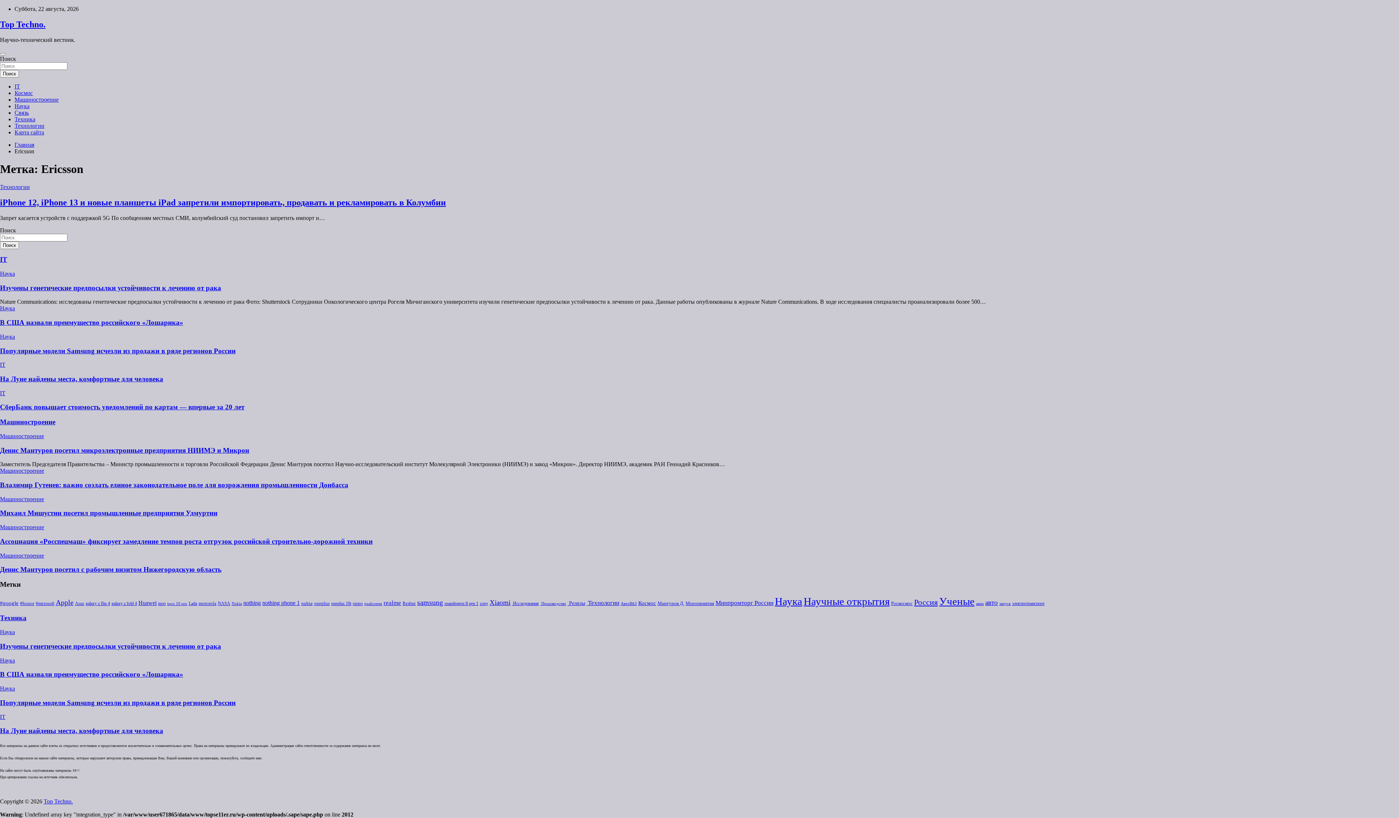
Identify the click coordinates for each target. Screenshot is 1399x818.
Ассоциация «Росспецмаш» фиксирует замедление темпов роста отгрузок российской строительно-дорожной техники (186, 541)
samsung (430, 602)
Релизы (576, 603)
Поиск (8, 59)
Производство (553, 604)
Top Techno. (23, 24)
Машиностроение (37, 100)
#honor (27, 603)
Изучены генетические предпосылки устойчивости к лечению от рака (110, 288)
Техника (25, 119)
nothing (252, 603)
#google (9, 603)
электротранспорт (1028, 603)
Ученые (957, 601)
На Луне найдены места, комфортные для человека (81, 379)
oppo (358, 603)
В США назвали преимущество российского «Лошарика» (91, 322)
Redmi (409, 603)
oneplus (322, 603)
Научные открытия (847, 601)
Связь (22, 113)
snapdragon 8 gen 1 (461, 603)
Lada (193, 603)
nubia (307, 603)
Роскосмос (902, 603)
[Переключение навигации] (3, 54)
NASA (224, 603)
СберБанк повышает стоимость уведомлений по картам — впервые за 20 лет (122, 407)
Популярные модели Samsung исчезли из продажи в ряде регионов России (118, 351)
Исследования (525, 603)
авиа (980, 604)
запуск (1005, 604)
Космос (24, 93)
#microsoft (45, 603)
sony (484, 603)
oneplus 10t (341, 603)
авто (991, 602)
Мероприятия (700, 603)
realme (392, 602)
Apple (65, 602)
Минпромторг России (744, 602)
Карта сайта (29, 132)
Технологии (29, 126)
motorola (207, 603)
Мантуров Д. (671, 603)
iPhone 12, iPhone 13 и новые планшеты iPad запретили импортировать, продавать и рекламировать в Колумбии (223, 202)
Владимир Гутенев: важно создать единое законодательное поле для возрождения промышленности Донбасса (174, 485)
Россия (926, 602)
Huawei (147, 603)
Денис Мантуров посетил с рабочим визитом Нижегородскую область (111, 569)
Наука (22, 106)
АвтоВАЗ (629, 604)
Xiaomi (500, 602)
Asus (79, 603)
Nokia (237, 604)
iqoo (162, 603)
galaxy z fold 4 (124, 603)
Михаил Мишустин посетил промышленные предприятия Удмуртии (109, 513)
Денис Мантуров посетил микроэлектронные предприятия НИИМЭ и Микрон (124, 450)
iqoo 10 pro (177, 604)
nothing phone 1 (281, 603)
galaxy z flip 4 (98, 603)
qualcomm (373, 604)
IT (17, 86)
